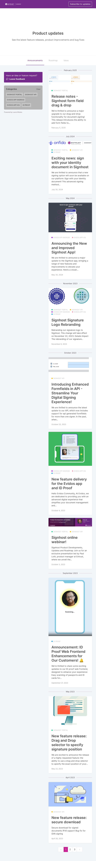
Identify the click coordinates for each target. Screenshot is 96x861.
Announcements (35, 60)
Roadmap (53, 60)
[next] (79, 849)
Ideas (66, 60)
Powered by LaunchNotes (13, 112)
